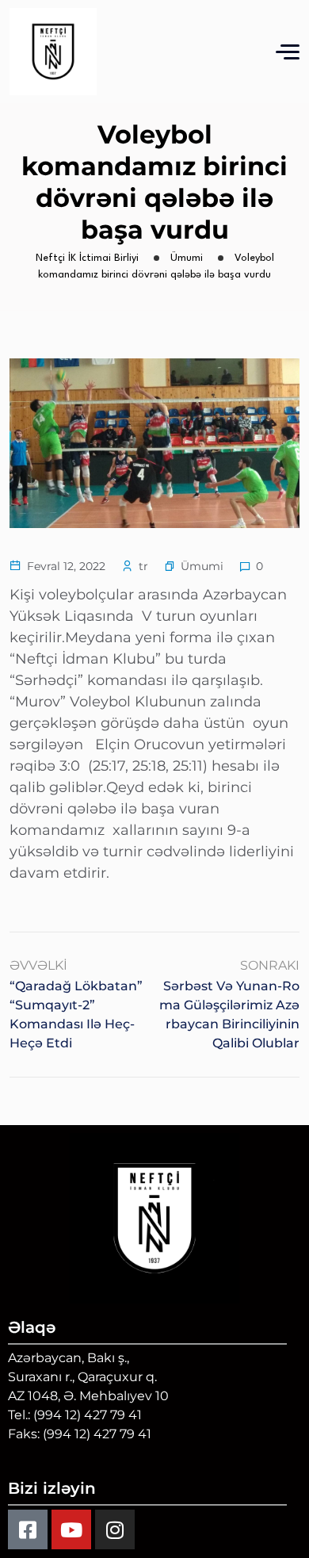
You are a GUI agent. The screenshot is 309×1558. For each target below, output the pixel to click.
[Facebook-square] (28, 1529)
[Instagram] (115, 1529)
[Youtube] (71, 1529)
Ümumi (202, 566)
